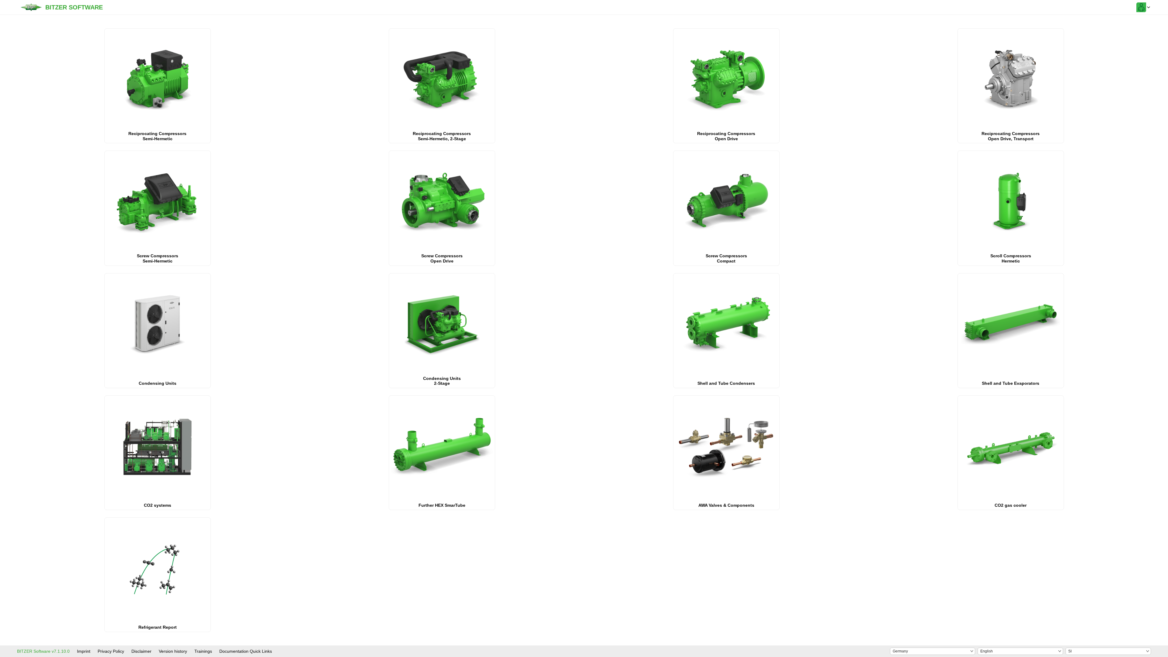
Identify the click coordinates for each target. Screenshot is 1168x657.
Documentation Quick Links (245, 651)
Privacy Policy (111, 651)
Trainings (203, 651)
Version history (173, 651)
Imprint (83, 651)
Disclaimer (141, 651)
